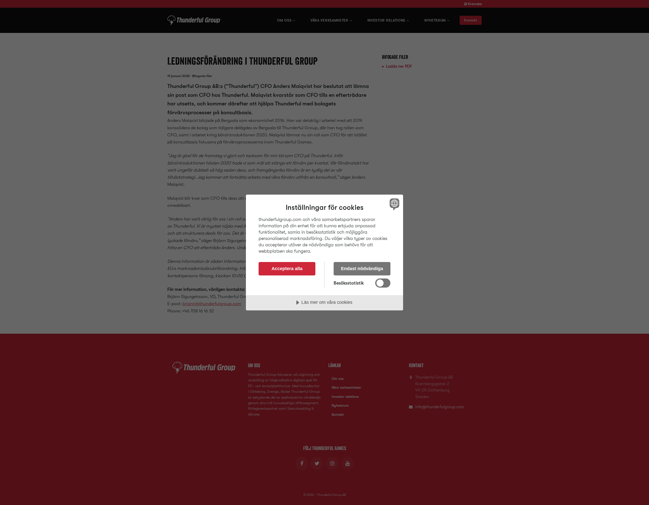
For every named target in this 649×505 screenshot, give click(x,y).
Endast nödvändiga (362, 268)
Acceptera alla (287, 268)
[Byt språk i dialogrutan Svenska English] (393, 204)
